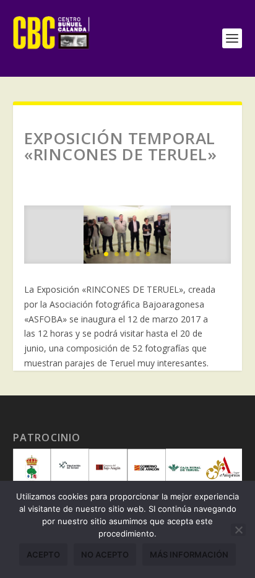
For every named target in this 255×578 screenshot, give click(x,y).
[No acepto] (238, 530)
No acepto (105, 554)
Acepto (43, 554)
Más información (189, 554)
